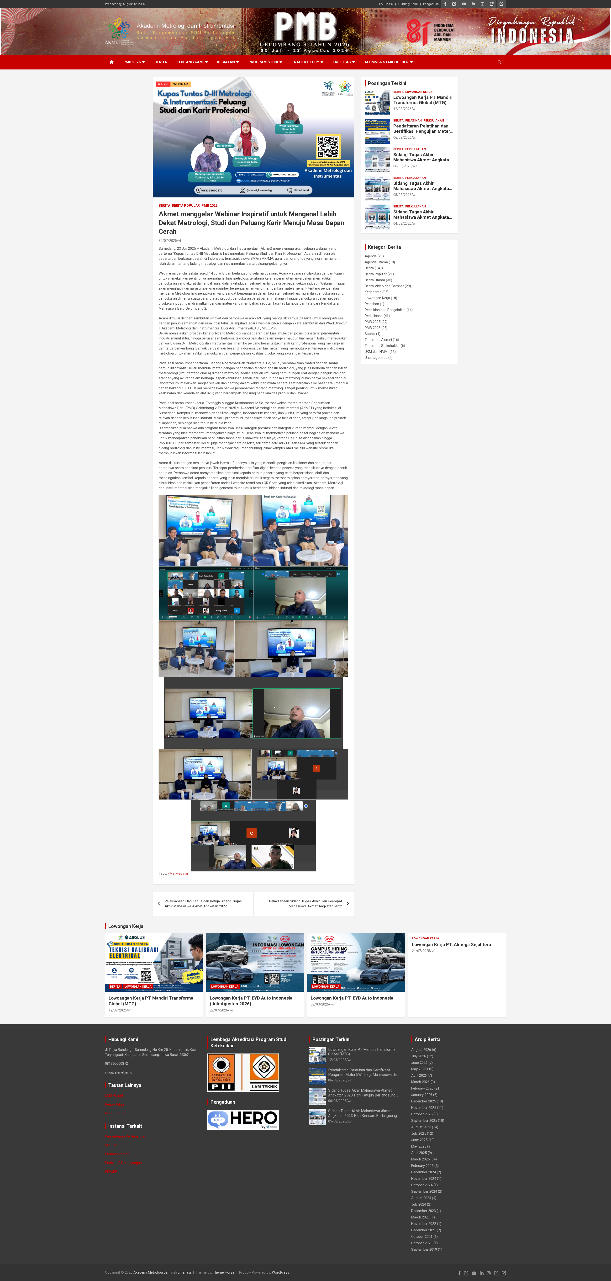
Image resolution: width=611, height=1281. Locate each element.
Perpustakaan (115, 1104)
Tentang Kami (190, 62)
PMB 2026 (386, 4)
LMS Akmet (114, 1095)
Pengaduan (431, 4)
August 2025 (421, 1127)
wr (415, 109)
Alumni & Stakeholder (386, 62)
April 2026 (419, 1075)
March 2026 (420, 1082)
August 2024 (421, 1198)
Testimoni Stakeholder (382, 346)
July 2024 (418, 1204)
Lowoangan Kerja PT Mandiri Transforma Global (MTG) (423, 100)
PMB (171, 873)
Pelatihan (413, 120)
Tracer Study (305, 62)
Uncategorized (376, 357)
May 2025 (418, 1146)
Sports (370, 334)
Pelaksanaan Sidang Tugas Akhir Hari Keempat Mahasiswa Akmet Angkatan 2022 (305, 903)
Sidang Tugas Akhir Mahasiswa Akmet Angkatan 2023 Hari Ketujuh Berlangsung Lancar (422, 163)
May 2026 (418, 1069)
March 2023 (420, 1217)
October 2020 (421, 1243)
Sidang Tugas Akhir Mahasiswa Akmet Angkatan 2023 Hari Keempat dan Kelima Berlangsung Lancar (422, 220)
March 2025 (420, 1159)
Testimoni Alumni (378, 340)
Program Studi (263, 62)
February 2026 (422, 1088)
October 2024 (421, 1185)
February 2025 (422, 1166)
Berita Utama (375, 280)
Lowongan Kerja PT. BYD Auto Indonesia (352, 998)
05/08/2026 (402, 195)
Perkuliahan (433, 120)
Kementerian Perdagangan (125, 1136)
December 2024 (423, 1172)
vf (179, 241)
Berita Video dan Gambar (384, 286)
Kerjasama (373, 292)
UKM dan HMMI (377, 351)
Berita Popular (186, 205)
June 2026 (419, 1062)
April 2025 (419, 1153)
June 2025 (419, 1140)
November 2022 (423, 1224)
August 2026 (421, 1050)
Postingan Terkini (387, 83)
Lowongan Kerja (418, 92)
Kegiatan (226, 62)
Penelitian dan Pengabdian (385, 310)
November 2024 (423, 1178)
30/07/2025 (168, 241)
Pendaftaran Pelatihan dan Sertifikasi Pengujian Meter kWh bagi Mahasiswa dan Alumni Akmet (421, 134)
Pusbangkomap (117, 1154)
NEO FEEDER (115, 1113)
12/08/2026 (402, 109)
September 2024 (424, 1191)
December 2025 (423, 1101)
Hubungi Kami (408, 4)
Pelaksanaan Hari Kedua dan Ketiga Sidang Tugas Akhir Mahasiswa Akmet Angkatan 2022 (203, 903)
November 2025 (423, 1108)
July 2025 (418, 1133)
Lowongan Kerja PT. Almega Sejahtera (451, 944)
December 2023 (423, 1211)
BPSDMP (112, 1145)
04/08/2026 (402, 223)
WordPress (280, 1272)
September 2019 (424, 1249)
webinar (182, 873)
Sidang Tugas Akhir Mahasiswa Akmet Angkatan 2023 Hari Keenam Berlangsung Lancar (422, 191)
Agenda (371, 256)
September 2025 (424, 1120)
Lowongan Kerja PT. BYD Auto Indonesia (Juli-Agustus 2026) (251, 1001)
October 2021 (421, 1236)
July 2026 (418, 1056)
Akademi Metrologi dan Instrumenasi (162, 1272)
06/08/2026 (402, 137)
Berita (160, 62)
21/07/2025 (421, 951)
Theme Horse (223, 1272)
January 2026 (421, 1095)
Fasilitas (342, 62)
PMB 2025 (209, 205)
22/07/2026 (219, 1010)
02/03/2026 (320, 1004)
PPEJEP (111, 1172)
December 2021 (423, 1230)
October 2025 (421, 1114)
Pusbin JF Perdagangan (123, 1163)
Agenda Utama (376, 262)
